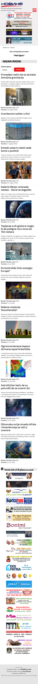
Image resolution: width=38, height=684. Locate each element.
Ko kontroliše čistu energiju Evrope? (16, 269)
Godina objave (6, 66)
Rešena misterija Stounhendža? (10, 308)
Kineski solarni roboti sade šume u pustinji (16, 149)
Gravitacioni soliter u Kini (15, 113)
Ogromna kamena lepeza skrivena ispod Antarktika (15, 347)
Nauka (12, 47)
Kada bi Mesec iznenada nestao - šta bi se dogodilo (16, 188)
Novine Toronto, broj (8, 107)
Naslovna (6, 47)
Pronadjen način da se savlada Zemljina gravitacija (18, 76)
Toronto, (4, 109)
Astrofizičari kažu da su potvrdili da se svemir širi (15, 387)
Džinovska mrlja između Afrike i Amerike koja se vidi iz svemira (18, 427)
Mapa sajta (19, 667)
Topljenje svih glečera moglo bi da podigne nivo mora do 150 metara (17, 228)
